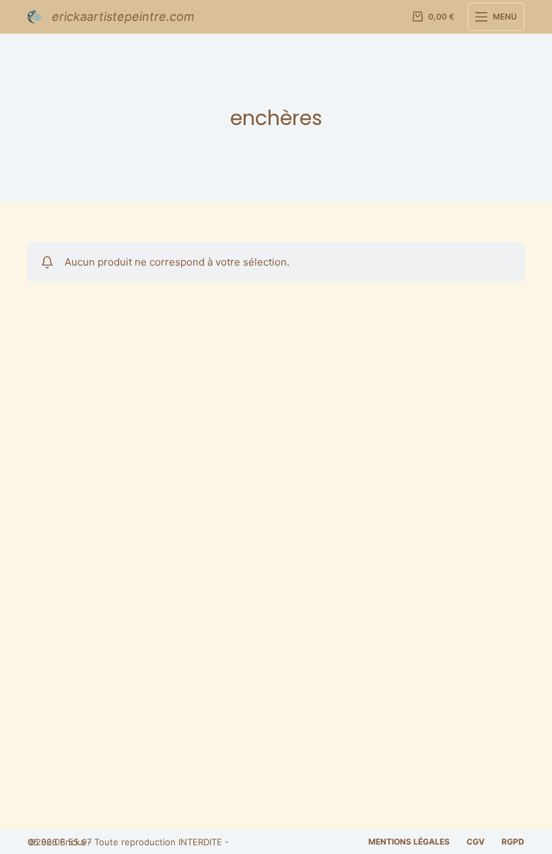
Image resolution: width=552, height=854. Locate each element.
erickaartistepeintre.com (123, 16)
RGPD (513, 842)
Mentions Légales (409, 842)
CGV (476, 842)
